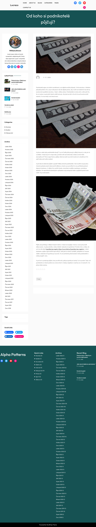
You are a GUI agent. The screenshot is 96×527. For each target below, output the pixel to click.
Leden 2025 (8, 176)
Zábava (38, 379)
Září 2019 (7, 296)
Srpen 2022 (8, 248)
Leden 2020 (8, 293)
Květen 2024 (8, 200)
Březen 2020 (8, 290)
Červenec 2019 (9, 299)
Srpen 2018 (8, 305)
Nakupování (9, 133)
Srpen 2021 (8, 272)
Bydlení (8, 130)
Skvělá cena (7, 112)
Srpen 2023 (8, 224)
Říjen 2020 (8, 281)
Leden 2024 (8, 209)
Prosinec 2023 (9, 212)
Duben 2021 (8, 275)
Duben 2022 (8, 251)
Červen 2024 (8, 197)
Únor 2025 (8, 173)
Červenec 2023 (9, 227)
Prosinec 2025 (9, 149)
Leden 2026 (8, 146)
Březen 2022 (8, 254)
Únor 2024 (8, 206)
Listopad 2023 (9, 215)
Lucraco (14, 5)
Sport (37, 376)
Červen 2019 (8, 302)
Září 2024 (8, 188)
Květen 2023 (8, 233)
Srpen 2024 (8, 191)
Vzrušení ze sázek (9, 105)
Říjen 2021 (8, 266)
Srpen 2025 (8, 155)
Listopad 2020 (9, 278)
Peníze (38, 279)
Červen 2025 (8, 161)
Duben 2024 (8, 203)
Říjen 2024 (8, 185)
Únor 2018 (8, 308)
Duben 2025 (8, 167)
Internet (38, 367)
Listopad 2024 (9, 182)
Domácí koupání (15, 97)
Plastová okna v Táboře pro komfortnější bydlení (18, 81)
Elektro (38, 364)
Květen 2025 (8, 164)
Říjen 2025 (8, 152)
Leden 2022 (8, 260)
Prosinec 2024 (9, 179)
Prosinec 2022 (9, 242)
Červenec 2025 (9, 158)
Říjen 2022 (8, 245)
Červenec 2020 (9, 284)
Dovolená (38, 361)
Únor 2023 (8, 236)
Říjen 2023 (8, 218)
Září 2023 (7, 221)
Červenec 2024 (9, 194)
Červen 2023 (8, 230)
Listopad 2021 (9, 263)
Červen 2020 (9, 287)
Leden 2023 (8, 239)
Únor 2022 (8, 257)
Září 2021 (7, 269)
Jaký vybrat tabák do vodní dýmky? (18, 90)
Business (8, 127)
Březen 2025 (8, 170)
